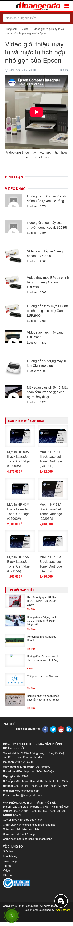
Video (25, 29)
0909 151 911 (21, 786)
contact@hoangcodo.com (27, 795)
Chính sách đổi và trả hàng (19, 834)
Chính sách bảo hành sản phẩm (21, 829)
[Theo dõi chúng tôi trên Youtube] (61, 729)
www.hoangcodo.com (27, 790)
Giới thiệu (8, 851)
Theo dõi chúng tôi (28, 728)
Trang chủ (11, 29)
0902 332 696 (59, 786)
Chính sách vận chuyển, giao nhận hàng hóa (29, 824)
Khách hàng (10, 856)
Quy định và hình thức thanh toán (22, 819)
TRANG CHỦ (7, 724)
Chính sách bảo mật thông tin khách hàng (27, 839)
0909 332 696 (40, 786)
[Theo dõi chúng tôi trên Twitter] (53, 729)
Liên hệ (7, 875)
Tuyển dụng (10, 861)
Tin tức (7, 865)
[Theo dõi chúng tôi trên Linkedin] (68, 729)
